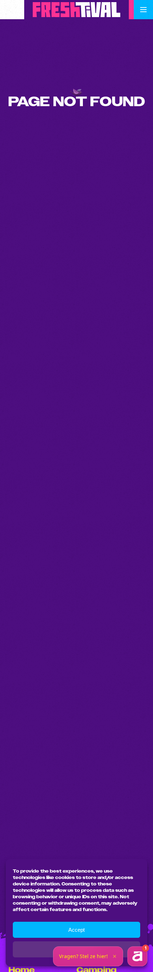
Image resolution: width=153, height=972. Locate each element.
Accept (76, 930)
